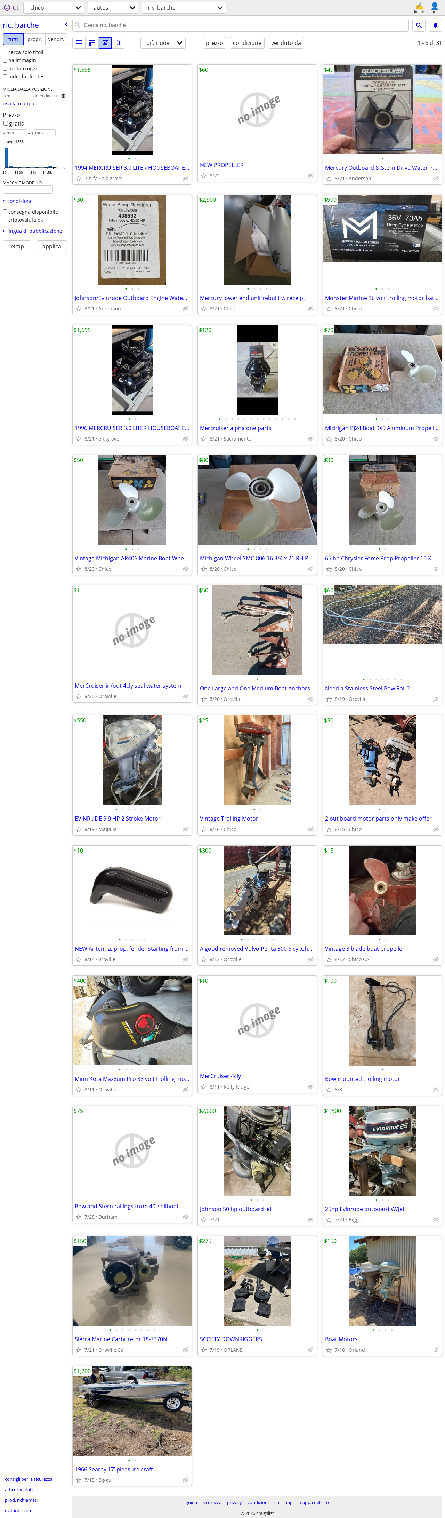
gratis (16, 123)
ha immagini (23, 60)
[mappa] (118, 43)
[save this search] (435, 25)
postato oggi (22, 68)
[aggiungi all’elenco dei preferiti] (78, 178)
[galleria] (105, 43)
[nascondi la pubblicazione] (185, 178)
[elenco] (79, 43)
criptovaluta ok (25, 219)
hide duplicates (26, 76)
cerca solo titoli (25, 52)
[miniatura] (92, 43)
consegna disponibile (33, 211)
